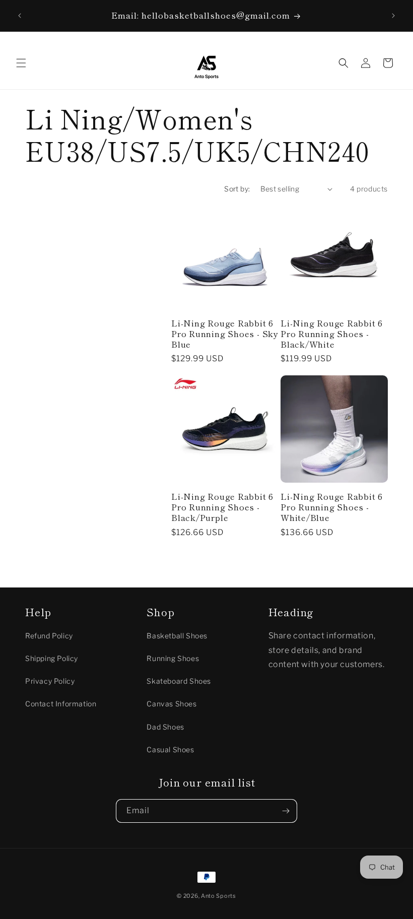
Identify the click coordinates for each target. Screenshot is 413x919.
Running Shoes (173, 658)
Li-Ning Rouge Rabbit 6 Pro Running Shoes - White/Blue (332, 506)
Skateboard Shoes (179, 681)
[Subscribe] (285, 811)
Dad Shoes (165, 727)
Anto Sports (218, 895)
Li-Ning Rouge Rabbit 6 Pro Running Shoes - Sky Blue (225, 333)
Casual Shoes (170, 749)
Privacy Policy (50, 681)
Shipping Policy (51, 658)
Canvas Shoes (171, 703)
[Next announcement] (393, 16)
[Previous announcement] (20, 16)
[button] (21, 63)
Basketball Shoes (177, 635)
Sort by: (237, 188)
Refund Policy (49, 635)
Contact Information (60, 703)
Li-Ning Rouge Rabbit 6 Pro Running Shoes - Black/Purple (222, 506)
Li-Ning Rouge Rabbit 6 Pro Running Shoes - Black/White (332, 333)
